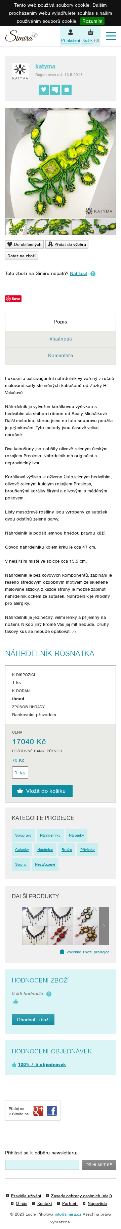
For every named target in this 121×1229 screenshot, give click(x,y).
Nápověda (97, 1203)
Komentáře (60, 355)
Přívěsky (87, 849)
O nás (21, 1203)
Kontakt (44, 1203)
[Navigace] (111, 36)
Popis (60, 321)
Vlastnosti (60, 339)
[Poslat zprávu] (55, 90)
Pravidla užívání (26, 1196)
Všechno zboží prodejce (88, 952)
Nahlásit (78, 273)
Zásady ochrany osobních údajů (81, 1196)
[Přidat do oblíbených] (44, 90)
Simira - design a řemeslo (22, 36)
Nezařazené (45, 864)
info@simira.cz (68, 1214)
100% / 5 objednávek (42, 1064)
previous (17, 926)
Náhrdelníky (50, 835)
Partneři (70, 1203)
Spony (21, 864)
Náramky (76, 835)
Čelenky (22, 849)
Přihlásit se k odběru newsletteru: (41, 1153)
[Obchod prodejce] (67, 90)
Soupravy (23, 835)
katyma (45, 66)
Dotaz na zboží (21, 256)
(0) (90, 40)
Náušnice (45, 849)
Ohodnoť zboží (33, 1020)
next (104, 926)
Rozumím (92, 21)
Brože (67, 849)
